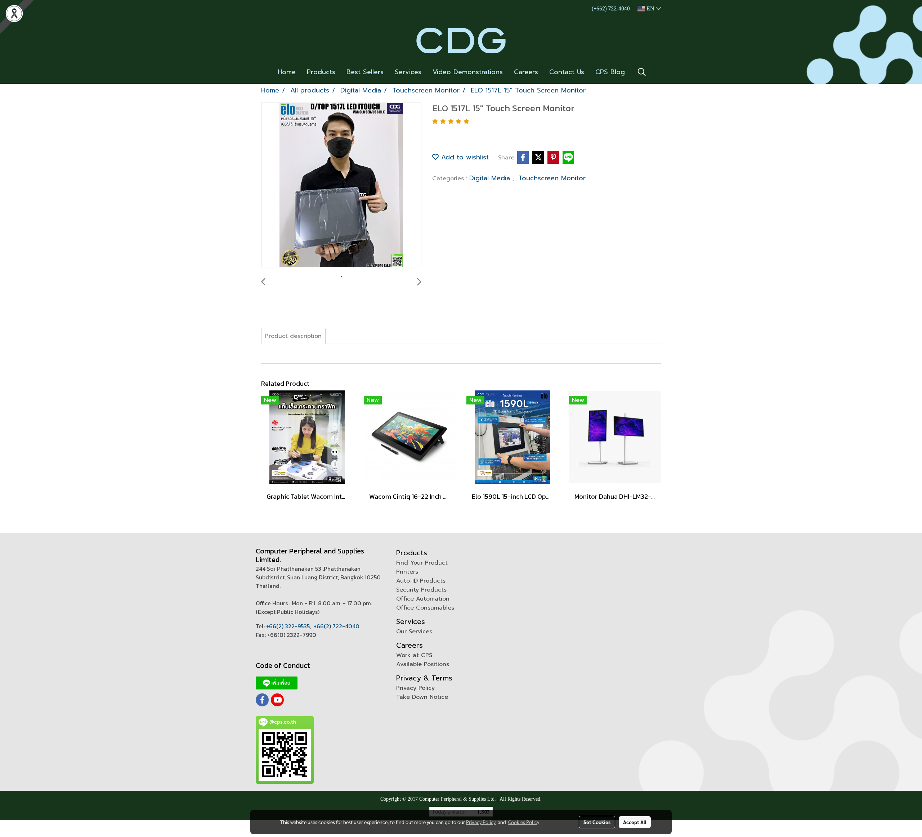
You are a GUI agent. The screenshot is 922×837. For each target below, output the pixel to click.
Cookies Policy (523, 822)
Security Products (421, 589)
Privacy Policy (415, 688)
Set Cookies (596, 822)
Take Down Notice (422, 697)
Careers (526, 72)
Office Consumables (425, 607)
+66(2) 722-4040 (336, 626)
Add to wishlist (464, 157)
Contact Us (566, 72)
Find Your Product (422, 562)
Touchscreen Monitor (552, 178)
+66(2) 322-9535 (288, 626)
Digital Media (491, 178)
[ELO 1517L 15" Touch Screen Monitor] (341, 185)
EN (650, 8)
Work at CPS (414, 655)
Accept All (634, 822)
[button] (642, 72)
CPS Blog (610, 72)
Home (287, 72)
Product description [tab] (293, 336)
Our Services (414, 631)
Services (408, 72)
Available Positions (422, 664)
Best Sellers (365, 72)
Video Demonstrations (468, 72)
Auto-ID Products (421, 580)
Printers (407, 571)
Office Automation (422, 598)
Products (321, 72)
